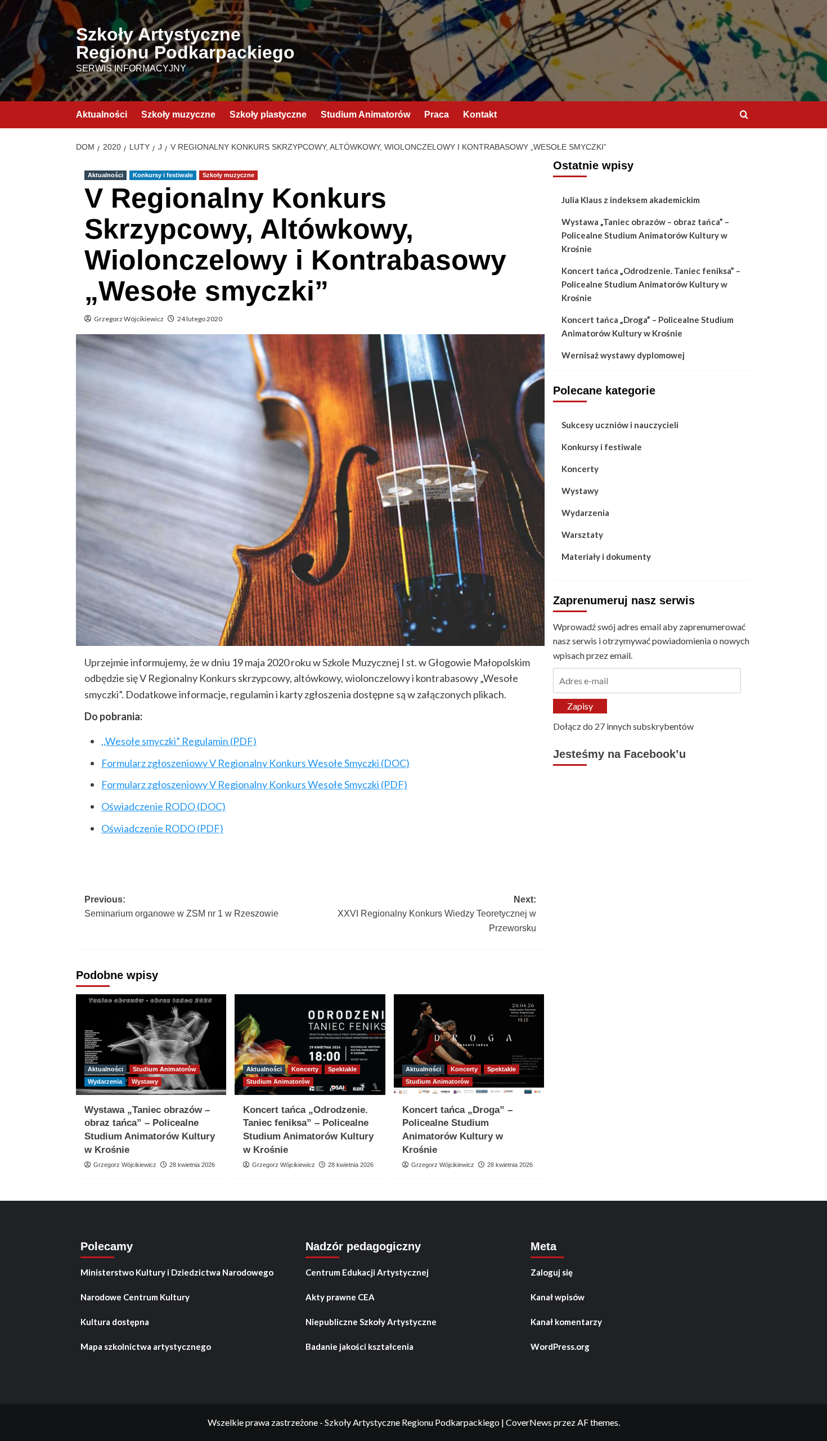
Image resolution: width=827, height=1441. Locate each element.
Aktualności (101, 114)
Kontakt (480, 114)
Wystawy (145, 1081)
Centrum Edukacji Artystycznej (367, 1272)
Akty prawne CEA (340, 1297)
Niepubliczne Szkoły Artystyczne (371, 1322)
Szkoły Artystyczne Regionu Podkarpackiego (185, 43)
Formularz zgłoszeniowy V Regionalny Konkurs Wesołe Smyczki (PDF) (254, 784)
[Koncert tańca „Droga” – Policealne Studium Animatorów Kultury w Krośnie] (469, 1044)
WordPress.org (560, 1346)
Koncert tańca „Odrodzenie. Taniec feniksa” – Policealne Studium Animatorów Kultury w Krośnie (650, 284)
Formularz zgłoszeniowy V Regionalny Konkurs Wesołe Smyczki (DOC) (255, 763)
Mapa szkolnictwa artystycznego (145, 1346)
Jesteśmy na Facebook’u (619, 754)
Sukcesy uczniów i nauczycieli (619, 425)
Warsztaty (582, 534)
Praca (436, 114)
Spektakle (342, 1069)
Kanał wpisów (558, 1297)
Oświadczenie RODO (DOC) (163, 806)
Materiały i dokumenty (606, 556)
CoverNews (529, 1422)
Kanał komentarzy (566, 1322)
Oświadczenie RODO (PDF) (162, 828)
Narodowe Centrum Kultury (135, 1297)
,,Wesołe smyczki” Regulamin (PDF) (179, 741)
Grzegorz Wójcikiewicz (129, 319)
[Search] (744, 115)
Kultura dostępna (114, 1322)
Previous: (181, 907)
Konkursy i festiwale (163, 175)
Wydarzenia (105, 1081)
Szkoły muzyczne (178, 114)
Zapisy (580, 706)
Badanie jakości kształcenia (359, 1346)
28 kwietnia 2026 (192, 1164)
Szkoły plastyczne (268, 114)
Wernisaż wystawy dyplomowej (623, 355)
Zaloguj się (552, 1272)
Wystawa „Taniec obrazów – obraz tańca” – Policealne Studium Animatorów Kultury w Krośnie (645, 235)
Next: (437, 914)
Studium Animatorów (365, 114)
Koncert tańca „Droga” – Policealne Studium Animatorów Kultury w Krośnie (647, 326)
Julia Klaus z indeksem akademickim (630, 200)
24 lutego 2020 (199, 319)
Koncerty (304, 1069)
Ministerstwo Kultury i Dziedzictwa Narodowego (176, 1272)
